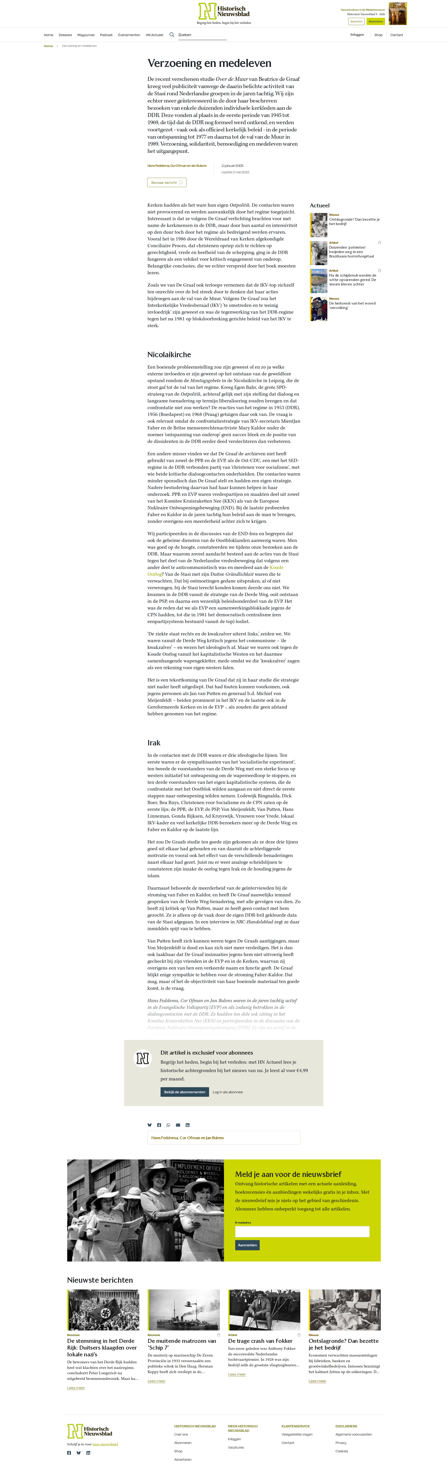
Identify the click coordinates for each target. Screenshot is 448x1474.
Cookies (342, 1451)
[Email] (178, 1125)
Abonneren (376, 21)
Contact (396, 35)
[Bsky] (79, 1453)
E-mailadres (243, 1222)
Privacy (341, 1442)
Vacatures (236, 1447)
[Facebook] (159, 1125)
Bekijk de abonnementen (184, 1092)
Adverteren (183, 1459)
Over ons (181, 1434)
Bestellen (356, 21)
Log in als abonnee (228, 1092)
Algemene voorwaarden (354, 1434)
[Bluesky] (149, 1125)
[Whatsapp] (168, 1125)
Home (48, 46)
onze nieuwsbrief (105, 1444)
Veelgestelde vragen (297, 1434)
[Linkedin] (187, 1125)
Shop (378, 35)
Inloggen (234, 1439)
